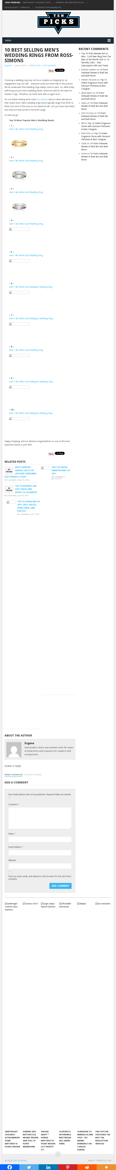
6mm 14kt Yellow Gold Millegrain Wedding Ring (31, 318)
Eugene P (8, 65)
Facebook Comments (33, 775)
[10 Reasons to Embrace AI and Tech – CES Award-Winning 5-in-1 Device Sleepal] (85, 1015)
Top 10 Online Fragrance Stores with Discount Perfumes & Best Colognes (95, 126)
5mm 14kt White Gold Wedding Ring (26, 255)
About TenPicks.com (99, 1160)
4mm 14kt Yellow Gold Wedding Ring (26, 129)
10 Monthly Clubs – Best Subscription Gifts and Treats (95, 62)
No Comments (50, 65)
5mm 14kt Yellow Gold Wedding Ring (26, 224)
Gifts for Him (35, 65)
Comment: (13, 804)
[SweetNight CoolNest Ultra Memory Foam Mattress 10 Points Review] (13, 1015)
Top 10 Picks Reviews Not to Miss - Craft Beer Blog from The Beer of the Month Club (96, 56)
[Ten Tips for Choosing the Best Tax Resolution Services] (103, 1015)
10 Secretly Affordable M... (48, 7)
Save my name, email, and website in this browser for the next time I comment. (39, 877)
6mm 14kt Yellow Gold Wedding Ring (26, 350)
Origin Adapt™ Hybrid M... (17, 7)
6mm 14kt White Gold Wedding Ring (26, 160)
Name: (12, 833)
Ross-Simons (42, 99)
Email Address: (15, 846)
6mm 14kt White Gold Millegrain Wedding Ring (30, 413)
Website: (12, 860)
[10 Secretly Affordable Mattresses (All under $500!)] (67, 1015)
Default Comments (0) (14, 775)
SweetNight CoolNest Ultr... (37, 3)
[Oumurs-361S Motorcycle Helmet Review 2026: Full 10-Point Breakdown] (31, 1015)
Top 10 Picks (20, 1160)
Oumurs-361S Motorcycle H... (70, 3)
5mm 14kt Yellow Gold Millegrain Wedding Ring (31, 381)
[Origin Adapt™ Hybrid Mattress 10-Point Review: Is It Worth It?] (49, 1015)
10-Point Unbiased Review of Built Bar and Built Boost (94, 72)
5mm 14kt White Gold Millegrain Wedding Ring (30, 287)
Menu (8, 40)
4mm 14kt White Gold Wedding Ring (26, 192)
